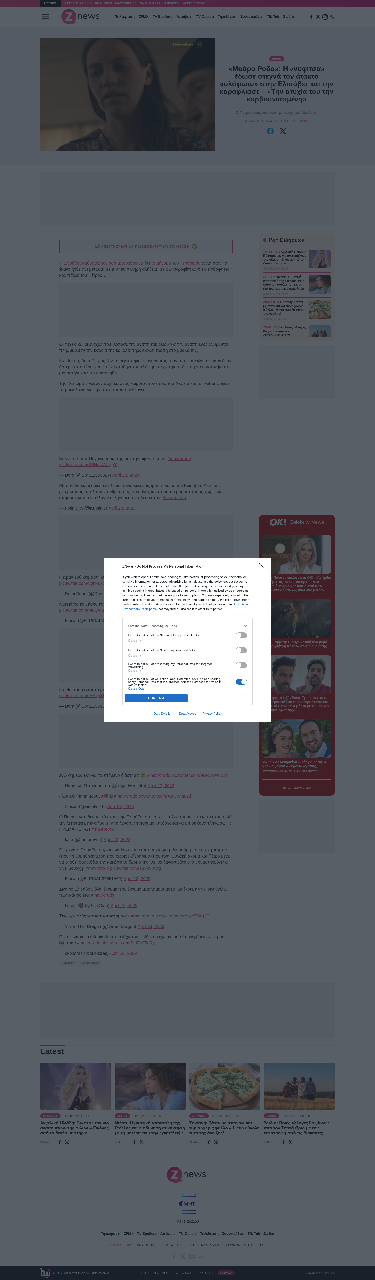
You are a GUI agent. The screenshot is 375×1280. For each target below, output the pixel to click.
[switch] (241, 635)
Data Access (187, 713)
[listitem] (187, 625)
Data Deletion (163, 713)
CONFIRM (156, 698)
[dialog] (187, 640)
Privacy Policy (212, 713)
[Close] (262, 567)
